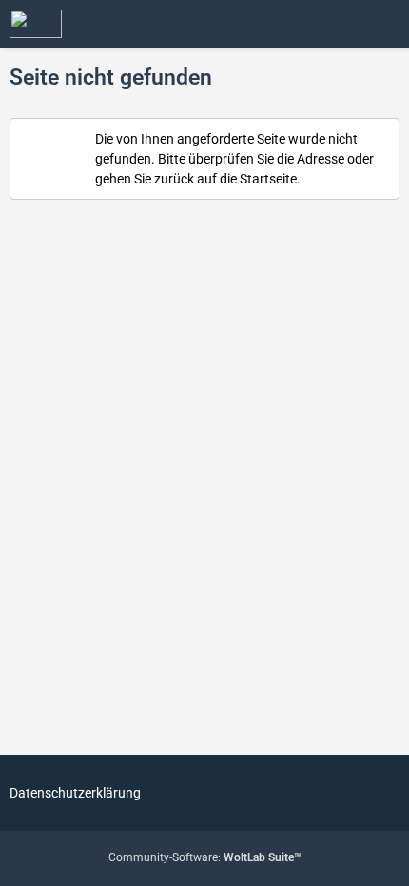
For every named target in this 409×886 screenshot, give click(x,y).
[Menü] (384, 24)
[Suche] (289, 24)
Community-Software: (205, 857)
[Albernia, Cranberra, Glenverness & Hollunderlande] (36, 24)
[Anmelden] (337, 24)
